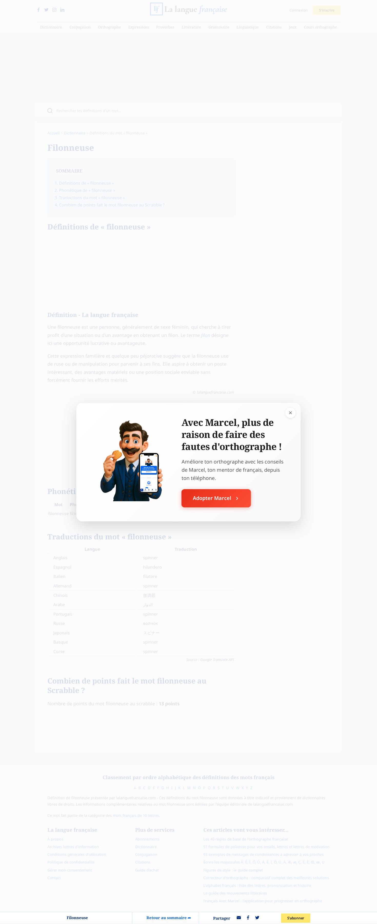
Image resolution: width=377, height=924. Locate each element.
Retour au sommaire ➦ (168, 917)
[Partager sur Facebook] (248, 918)
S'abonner (295, 918)
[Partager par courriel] (239, 918)
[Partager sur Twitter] (257, 918)
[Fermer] (290, 413)
